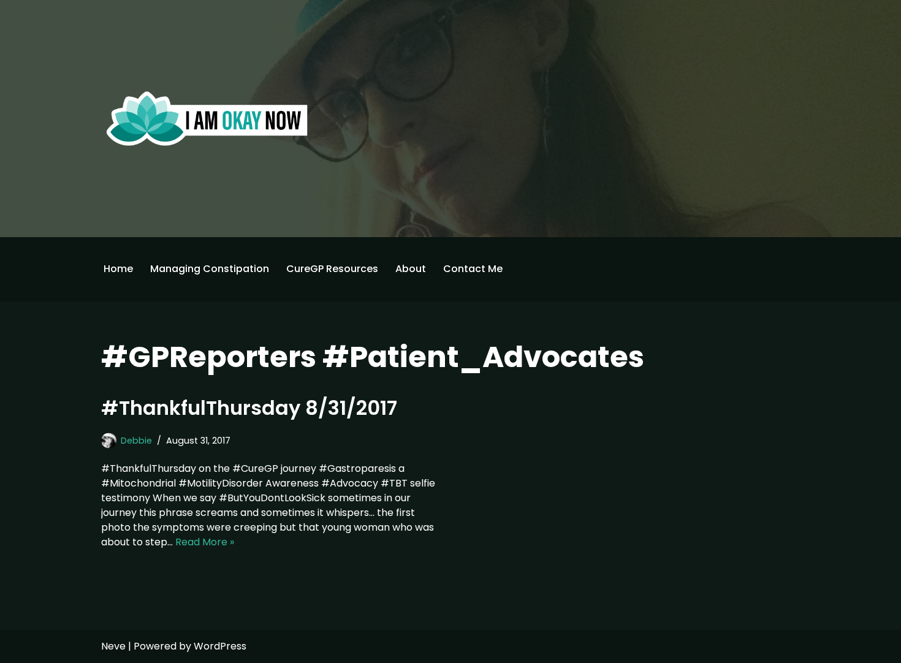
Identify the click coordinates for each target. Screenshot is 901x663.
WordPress (220, 646)
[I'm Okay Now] (207, 118)
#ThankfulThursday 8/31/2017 (249, 408)
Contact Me (473, 269)
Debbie (136, 440)
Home (118, 269)
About (410, 269)
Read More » (204, 542)
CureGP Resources (332, 269)
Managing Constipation (209, 269)
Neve (113, 646)
